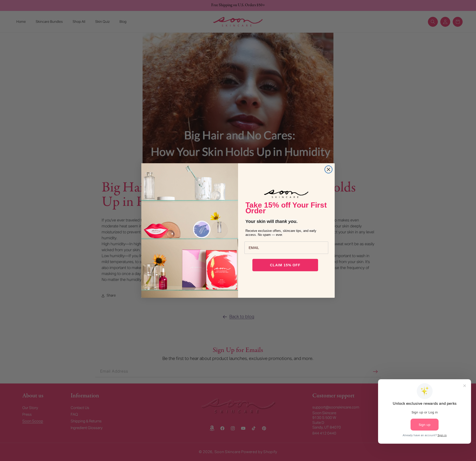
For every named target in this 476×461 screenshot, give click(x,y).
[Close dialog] (328, 169)
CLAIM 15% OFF (285, 265)
